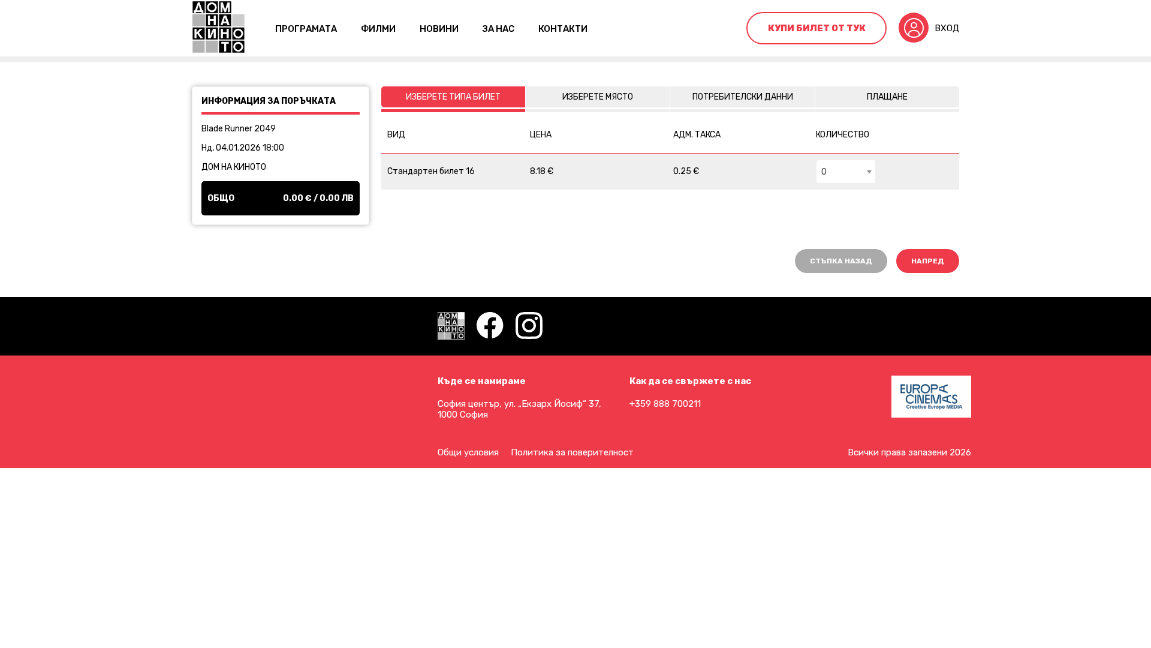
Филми (378, 28)
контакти (562, 28)
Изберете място (597, 97)
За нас (498, 28)
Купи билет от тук (817, 28)
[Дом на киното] (218, 28)
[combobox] (846, 172)
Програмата (306, 28)
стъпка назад (841, 261)
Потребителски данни (742, 97)
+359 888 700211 (665, 403)
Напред (927, 261)
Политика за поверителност (572, 452)
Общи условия (468, 452)
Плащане (887, 97)
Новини (439, 28)
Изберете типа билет (453, 97)
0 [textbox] (824, 172)
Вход (947, 28)
